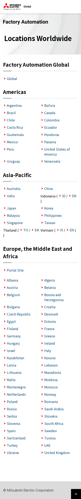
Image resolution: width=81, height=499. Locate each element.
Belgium (13, 294)
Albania (12, 280)
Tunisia (49, 437)
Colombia (51, 119)
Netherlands (16, 394)
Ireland (49, 343)
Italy (47, 350)
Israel (11, 350)
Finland (12, 328)
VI (61, 229)
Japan (11, 208)
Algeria (49, 280)
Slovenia (13, 423)
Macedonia (52, 372)
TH (25, 229)
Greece (49, 335)
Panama (50, 141)
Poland (12, 401)
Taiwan (49, 222)
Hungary (13, 343)
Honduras (51, 134)
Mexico (12, 141)
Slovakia (50, 416)
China (48, 188)
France (49, 328)
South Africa (53, 423)
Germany (14, 335)
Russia (12, 408)
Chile (11, 119)
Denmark (51, 314)
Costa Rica (15, 127)
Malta (11, 379)
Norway (50, 394)
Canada (49, 112)
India (11, 195)
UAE (47, 445)
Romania (51, 401)
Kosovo (50, 357)
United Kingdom (57, 452)
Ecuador (50, 127)
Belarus (50, 287)
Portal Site (15, 270)
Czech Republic (19, 314)
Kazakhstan (15, 357)
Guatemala (15, 134)
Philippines (53, 215)
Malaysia (13, 215)
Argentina (14, 105)
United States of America (57, 152)
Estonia (50, 321)
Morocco (51, 386)
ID (63, 195)
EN (74, 195)
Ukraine (13, 452)
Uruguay (13, 161)
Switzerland (16, 437)
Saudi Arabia (54, 408)
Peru (10, 149)
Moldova (51, 379)
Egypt (11, 321)
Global (12, 78)
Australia (13, 188)
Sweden (50, 430)
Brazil (11, 112)
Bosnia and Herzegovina (54, 297)
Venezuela (52, 161)
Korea (48, 208)
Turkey (12, 445)
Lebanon (51, 365)
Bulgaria (13, 306)
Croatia (49, 306)
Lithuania (14, 372)
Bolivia (49, 105)
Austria (12, 287)
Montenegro (16, 386)
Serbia (12, 416)
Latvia (11, 365)
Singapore (15, 222)
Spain (11, 430)
